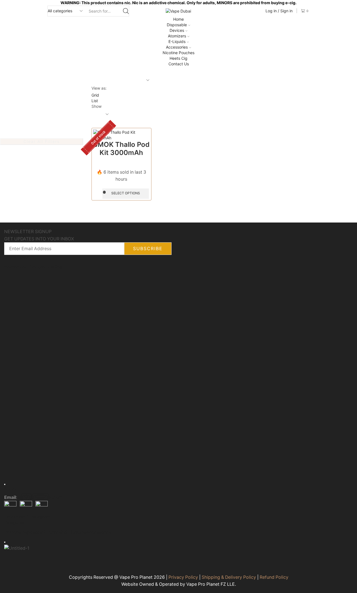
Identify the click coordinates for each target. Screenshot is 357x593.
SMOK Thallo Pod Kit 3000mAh (121, 148)
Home (178, 19)
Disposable (177, 24)
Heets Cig (178, 58)
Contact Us (178, 63)
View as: (99, 88)
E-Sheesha (55, 532)
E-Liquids (176, 41)
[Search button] (126, 11)
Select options (125, 193)
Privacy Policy (183, 577)
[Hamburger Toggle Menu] (4, 484)
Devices (177, 30)
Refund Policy (274, 577)
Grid (95, 95)
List (94, 100)
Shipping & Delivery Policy (229, 577)
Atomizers (177, 36)
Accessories (177, 47)
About (23, 266)
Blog (58, 266)
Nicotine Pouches (178, 52)
